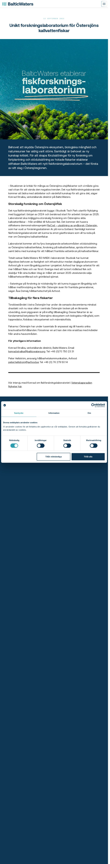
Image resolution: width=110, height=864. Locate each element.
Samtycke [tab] (18, 413)
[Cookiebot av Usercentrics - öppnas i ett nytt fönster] (93, 405)
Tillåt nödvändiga (53, 456)
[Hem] (17, 3)
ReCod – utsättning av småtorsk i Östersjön (72, 225)
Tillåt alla (88, 456)
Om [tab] (89, 413)
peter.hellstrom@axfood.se (23, 362)
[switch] (41, 445)
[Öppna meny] (104, 4)
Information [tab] (53, 413)
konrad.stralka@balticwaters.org (26, 351)
